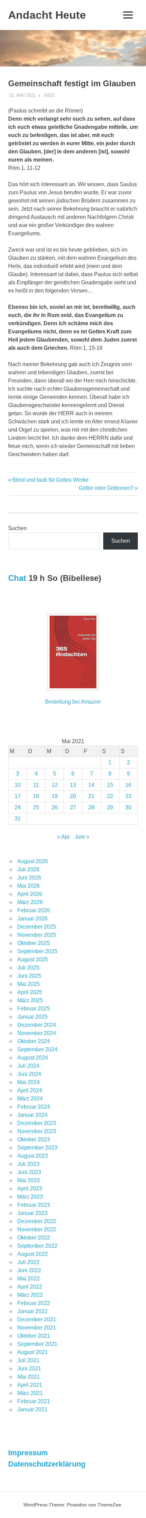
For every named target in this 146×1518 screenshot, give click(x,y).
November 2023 (36, 1131)
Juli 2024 (28, 1066)
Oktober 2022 (33, 1238)
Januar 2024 (32, 1115)
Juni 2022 (29, 1270)
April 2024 (29, 1090)
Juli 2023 (28, 1164)
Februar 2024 (33, 1107)
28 (91, 807)
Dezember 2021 (36, 1319)
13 (73, 785)
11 (36, 785)
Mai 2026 (28, 886)
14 (91, 785)
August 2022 (32, 1254)
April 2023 (29, 1188)
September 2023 (37, 1148)
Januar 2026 (32, 918)
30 (128, 807)
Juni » (82, 837)
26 (55, 807)
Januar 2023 (32, 1213)
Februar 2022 (33, 1303)
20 (73, 796)
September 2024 (37, 1049)
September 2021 (37, 1344)
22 (110, 796)
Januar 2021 (32, 1409)
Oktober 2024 (33, 1041)
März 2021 (30, 1393)
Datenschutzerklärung (46, 1464)
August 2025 (32, 959)
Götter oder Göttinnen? (106, 488)
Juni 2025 (29, 976)
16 (128, 785)
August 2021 (32, 1352)
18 (36, 796)
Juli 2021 (28, 1360)
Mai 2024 (28, 1082)
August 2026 (32, 861)
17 (18, 796)
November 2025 (36, 935)
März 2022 (30, 1295)
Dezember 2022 (36, 1221)
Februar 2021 (33, 1401)
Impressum (28, 1452)
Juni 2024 (29, 1074)
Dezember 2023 (36, 1123)
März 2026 (30, 902)
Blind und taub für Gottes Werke (50, 480)
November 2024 (36, 1033)
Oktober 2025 (33, 943)
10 (18, 785)
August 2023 (32, 1156)
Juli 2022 (28, 1262)
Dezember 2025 (36, 927)
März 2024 (30, 1098)
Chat (17, 578)
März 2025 (30, 1000)
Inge (49, 95)
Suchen (17, 528)
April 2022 (29, 1287)
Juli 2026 (28, 869)
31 (18, 819)
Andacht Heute (47, 15)
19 (55, 796)
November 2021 (36, 1328)
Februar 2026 (33, 910)
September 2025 (37, 951)
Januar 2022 (32, 1311)
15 (110, 785)
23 (128, 796)
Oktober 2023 (33, 1139)
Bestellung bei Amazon (73, 702)
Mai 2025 (28, 984)
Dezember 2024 (36, 1025)
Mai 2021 (28, 1377)
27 (73, 807)
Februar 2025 (33, 1008)
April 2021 (29, 1385)
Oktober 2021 (33, 1336)
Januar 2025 (32, 1017)
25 (36, 807)
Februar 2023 (33, 1205)
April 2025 (29, 992)
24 (18, 807)
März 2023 (30, 1197)
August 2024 (32, 1058)
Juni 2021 (29, 1368)
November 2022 (36, 1229)
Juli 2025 (28, 968)
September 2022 (37, 1246)
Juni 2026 (29, 878)
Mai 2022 (28, 1278)
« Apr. (64, 837)
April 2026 (29, 894)
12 (55, 785)
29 (110, 807)
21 (91, 796)
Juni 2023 (29, 1172)
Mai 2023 (28, 1180)
